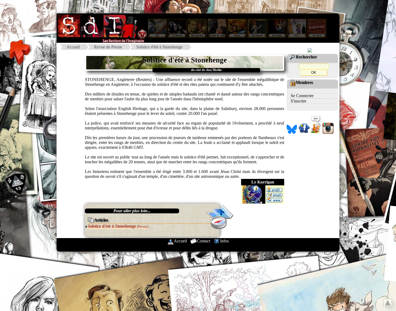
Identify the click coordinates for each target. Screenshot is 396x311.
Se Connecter (302, 95)
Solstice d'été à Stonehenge (159, 47)
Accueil (73, 47)
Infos (224, 241)
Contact (203, 241)
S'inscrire (298, 101)
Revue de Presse (108, 47)
